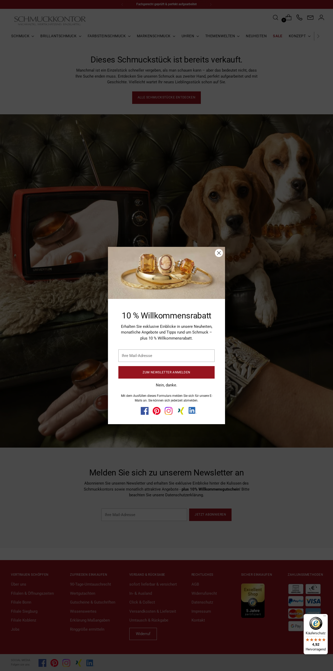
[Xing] (180, 411)
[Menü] (325, 617)
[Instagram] (168, 411)
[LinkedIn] (192, 410)
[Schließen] (219, 253)
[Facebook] (145, 411)
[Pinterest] (157, 411)
